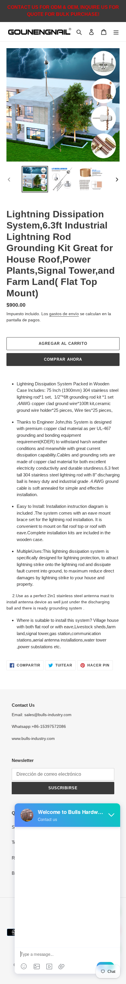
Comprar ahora (63, 359)
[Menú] (116, 32)
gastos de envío (64, 313)
